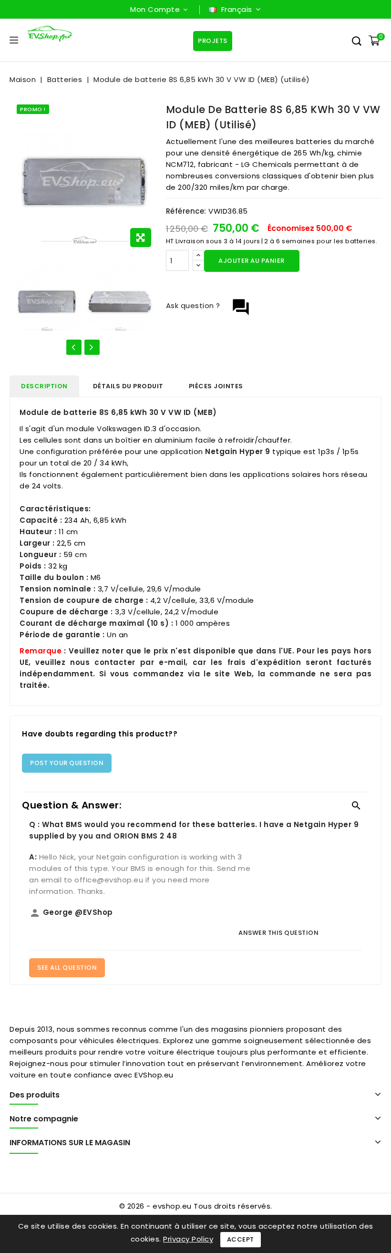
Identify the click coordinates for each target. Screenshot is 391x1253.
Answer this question (278, 932)
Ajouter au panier (251, 260)
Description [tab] (44, 386)
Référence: (186, 211)
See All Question (67, 967)
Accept (240, 1239)
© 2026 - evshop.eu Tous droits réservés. (195, 1206)
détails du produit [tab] (128, 386)
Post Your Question (66, 762)
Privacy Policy (188, 1239)
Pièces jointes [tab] (216, 386)
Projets (212, 40)
